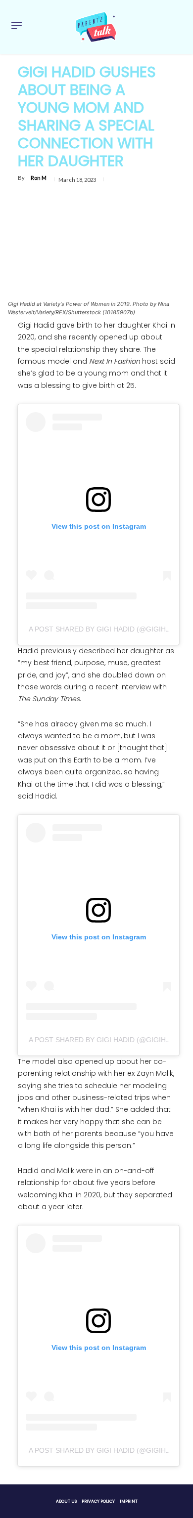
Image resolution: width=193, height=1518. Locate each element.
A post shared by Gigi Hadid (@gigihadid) (107, 629)
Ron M (39, 177)
